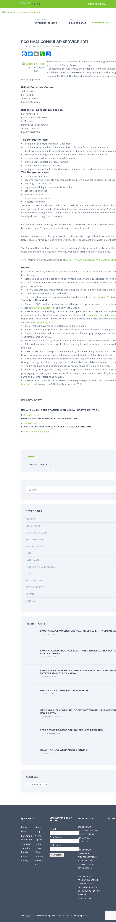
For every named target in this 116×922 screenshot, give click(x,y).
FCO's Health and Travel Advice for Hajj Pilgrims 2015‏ (56, 426)
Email (54, 829)
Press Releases (35, 587)
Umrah (30, 594)
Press (24, 856)
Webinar (31, 600)
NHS (109, 297)
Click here (26, 384)
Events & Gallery (36, 532)
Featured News (35, 539)
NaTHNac (97, 297)
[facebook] (109, 4)
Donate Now (100, 22)
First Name (56, 837)
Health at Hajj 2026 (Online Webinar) (64, 690)
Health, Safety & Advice (57, 46)
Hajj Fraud (32, 559)
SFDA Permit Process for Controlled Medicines (71, 730)
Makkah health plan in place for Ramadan (49, 418)
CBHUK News (33, 525)
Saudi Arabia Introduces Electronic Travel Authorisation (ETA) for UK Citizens (88, 857)
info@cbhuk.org (96, 3)
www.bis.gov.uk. (45, 322)
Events (24, 831)
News (38, 827)
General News (31, 415)
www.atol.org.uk (94, 315)
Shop (37, 831)
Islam (29, 573)
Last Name (55, 845)
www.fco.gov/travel (41, 307)
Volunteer (26, 844)
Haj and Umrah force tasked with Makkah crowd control (60, 410)
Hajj (28, 553)
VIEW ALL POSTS (38, 464)
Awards (30, 519)
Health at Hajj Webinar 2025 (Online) (64, 750)
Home (24, 827)
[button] (35, 4)
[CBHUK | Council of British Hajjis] (21, 12)
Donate (39, 856)
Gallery (24, 860)
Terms (38, 844)
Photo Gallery (34, 580)
